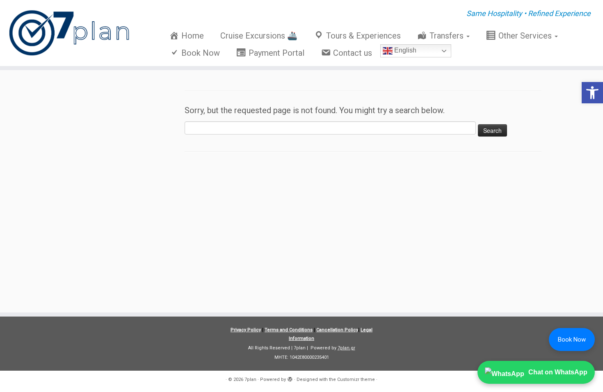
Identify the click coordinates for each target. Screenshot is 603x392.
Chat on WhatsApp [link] (557, 372)
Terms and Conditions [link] (289, 330)
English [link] (404, 50)
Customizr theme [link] (356, 379)
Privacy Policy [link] (246, 330)
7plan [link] (250, 379)
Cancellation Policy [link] (337, 330)
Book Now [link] (572, 339)
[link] (592, 92)
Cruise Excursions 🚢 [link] (258, 36)
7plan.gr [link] (346, 348)
